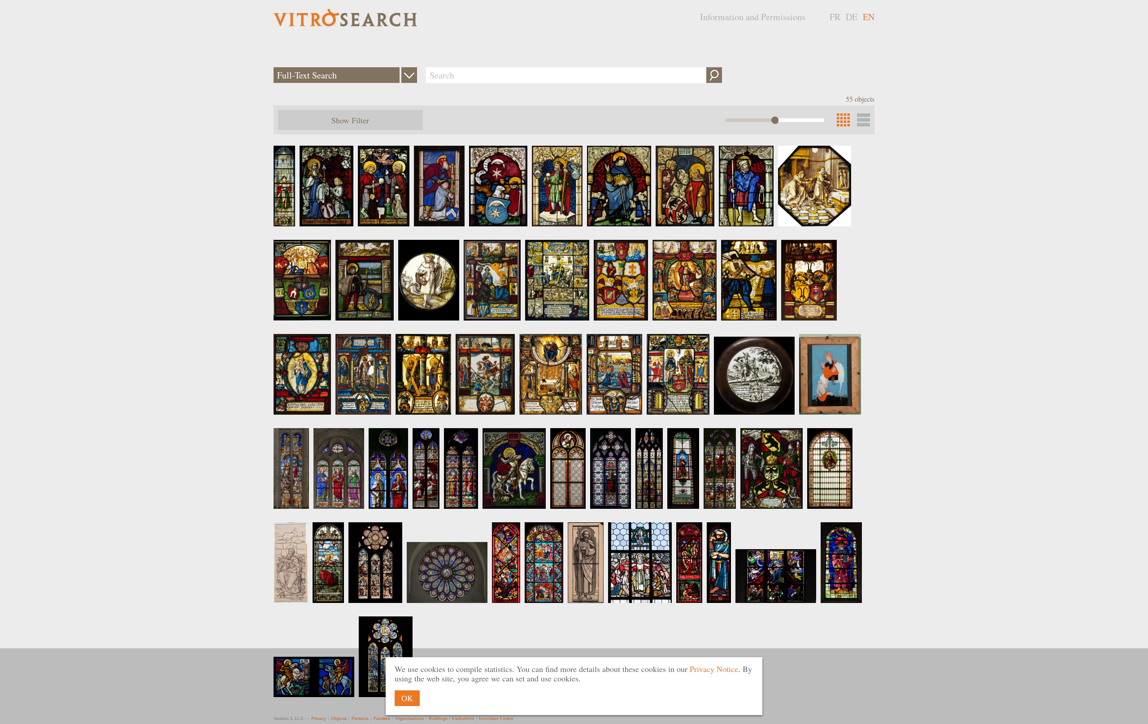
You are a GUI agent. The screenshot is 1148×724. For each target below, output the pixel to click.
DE (851, 17)
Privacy (318, 718)
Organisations (409, 718)
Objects (339, 718)
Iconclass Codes (496, 718)
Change (409, 75)
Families (382, 718)
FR (835, 17)
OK (407, 698)
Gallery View (863, 119)
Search (714, 75)
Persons (360, 718)
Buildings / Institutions (451, 718)
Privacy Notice (714, 668)
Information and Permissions (752, 17)
